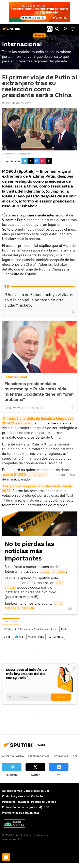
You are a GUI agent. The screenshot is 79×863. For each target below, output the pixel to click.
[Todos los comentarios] (6, 857)
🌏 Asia (19, 636)
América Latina (13, 756)
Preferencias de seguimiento (20, 812)
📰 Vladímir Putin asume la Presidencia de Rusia (30, 629)
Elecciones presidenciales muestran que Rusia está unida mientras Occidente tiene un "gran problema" (39, 391)
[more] (72, 312)
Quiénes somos (12, 791)
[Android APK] (14, 824)
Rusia (64, 629)
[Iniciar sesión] (57, 29)
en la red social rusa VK (33, 605)
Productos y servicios (16, 796)
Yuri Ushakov (56, 636)
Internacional (15, 377)
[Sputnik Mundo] (12, 30)
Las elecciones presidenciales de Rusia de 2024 (37, 488)
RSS (46, 807)
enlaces (58, 571)
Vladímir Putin (36, 636)
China (7, 636)
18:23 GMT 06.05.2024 (16, 103)
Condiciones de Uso (37, 791)
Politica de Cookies (43, 801)
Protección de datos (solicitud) (22, 807)
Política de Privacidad (16, 801)
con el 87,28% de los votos (25, 474)
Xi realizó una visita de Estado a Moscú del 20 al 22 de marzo (38, 420)
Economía (61, 756)
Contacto (37, 796)
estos (45, 571)
